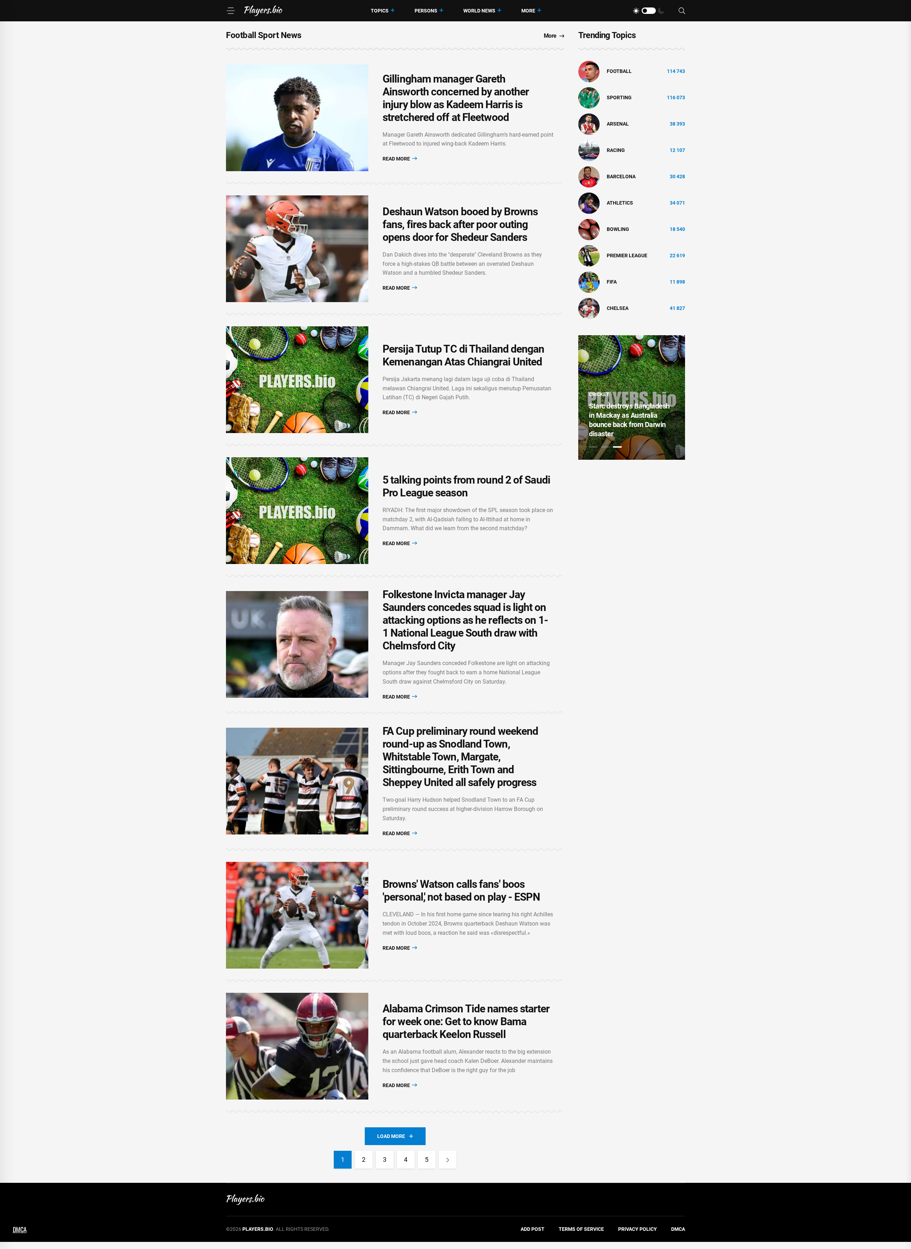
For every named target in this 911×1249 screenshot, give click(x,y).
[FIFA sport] (589, 282)
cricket (599, 394)
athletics (620, 203)
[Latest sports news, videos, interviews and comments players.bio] (263, 10)
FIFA (612, 282)
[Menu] (230, 10)
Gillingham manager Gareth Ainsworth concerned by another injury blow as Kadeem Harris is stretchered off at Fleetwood (456, 98)
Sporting (619, 97)
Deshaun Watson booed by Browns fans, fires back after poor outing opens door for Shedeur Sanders (460, 224)
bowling (618, 229)
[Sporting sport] (589, 97)
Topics (380, 11)
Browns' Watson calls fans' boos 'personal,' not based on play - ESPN (461, 890)
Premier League (627, 255)
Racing (616, 150)
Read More (397, 159)
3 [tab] (617, 447)
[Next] (448, 1160)
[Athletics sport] (589, 203)
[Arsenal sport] (589, 124)
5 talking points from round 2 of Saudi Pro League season (466, 486)
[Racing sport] (589, 150)
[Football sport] (589, 71)
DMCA (678, 1229)
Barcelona (621, 176)
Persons (426, 11)
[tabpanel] (631, 397)
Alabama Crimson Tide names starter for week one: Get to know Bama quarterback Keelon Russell (466, 1021)
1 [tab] (593, 447)
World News (479, 11)
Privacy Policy (637, 1229)
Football (619, 71)
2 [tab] (605, 447)
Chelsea (617, 308)
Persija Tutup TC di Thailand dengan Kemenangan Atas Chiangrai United (463, 355)
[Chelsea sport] (589, 308)
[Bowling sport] (589, 229)
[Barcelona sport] (589, 176)
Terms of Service (581, 1229)
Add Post (532, 1229)
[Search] (682, 10)
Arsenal (618, 124)
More (528, 11)
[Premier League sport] (589, 255)
